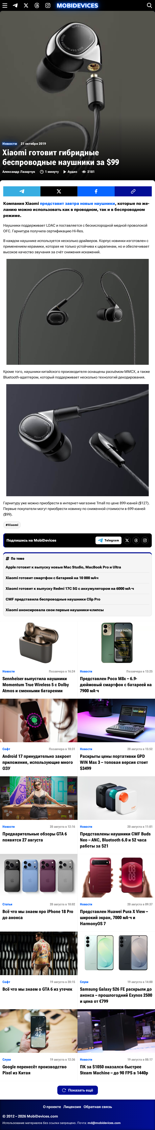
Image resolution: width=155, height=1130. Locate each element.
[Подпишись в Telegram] (15, 5)
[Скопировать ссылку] (133, 191)
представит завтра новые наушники (77, 203)
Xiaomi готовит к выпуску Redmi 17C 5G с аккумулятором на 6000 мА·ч (70, 588)
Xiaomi (13, 524)
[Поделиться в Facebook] (96, 191)
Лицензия (72, 1107)
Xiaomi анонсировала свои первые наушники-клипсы (55, 610)
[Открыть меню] (4, 5)
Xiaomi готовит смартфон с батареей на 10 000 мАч (52, 578)
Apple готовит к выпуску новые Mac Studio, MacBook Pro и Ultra (63, 567)
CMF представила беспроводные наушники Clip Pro (53, 599)
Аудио (72, 172)
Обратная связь (98, 1107)
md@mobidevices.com (104, 1123)
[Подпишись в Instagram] (47, 5)
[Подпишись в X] (26, 5)
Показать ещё (80, 1090)
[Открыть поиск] (149, 5)
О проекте (52, 1107)
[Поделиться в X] (59, 191)
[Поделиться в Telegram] (21, 191)
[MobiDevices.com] (77, 5)
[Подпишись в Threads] (36, 5)
